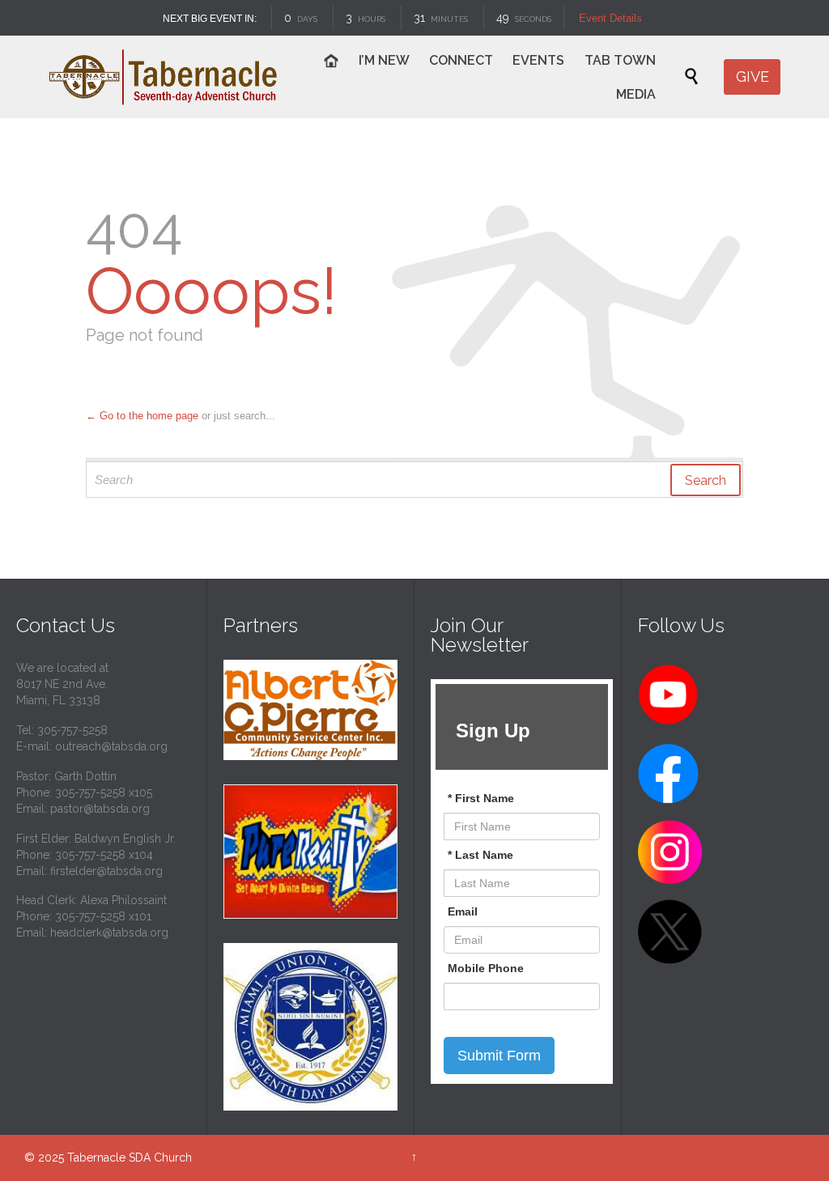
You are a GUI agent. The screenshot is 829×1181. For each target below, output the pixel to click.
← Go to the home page (142, 416)
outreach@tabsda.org (111, 746)
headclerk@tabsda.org (109, 932)
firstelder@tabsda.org (106, 871)
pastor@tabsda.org (100, 808)
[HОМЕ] (332, 62)
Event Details (611, 18)
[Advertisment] (310, 710)
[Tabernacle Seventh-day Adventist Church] (163, 76)
